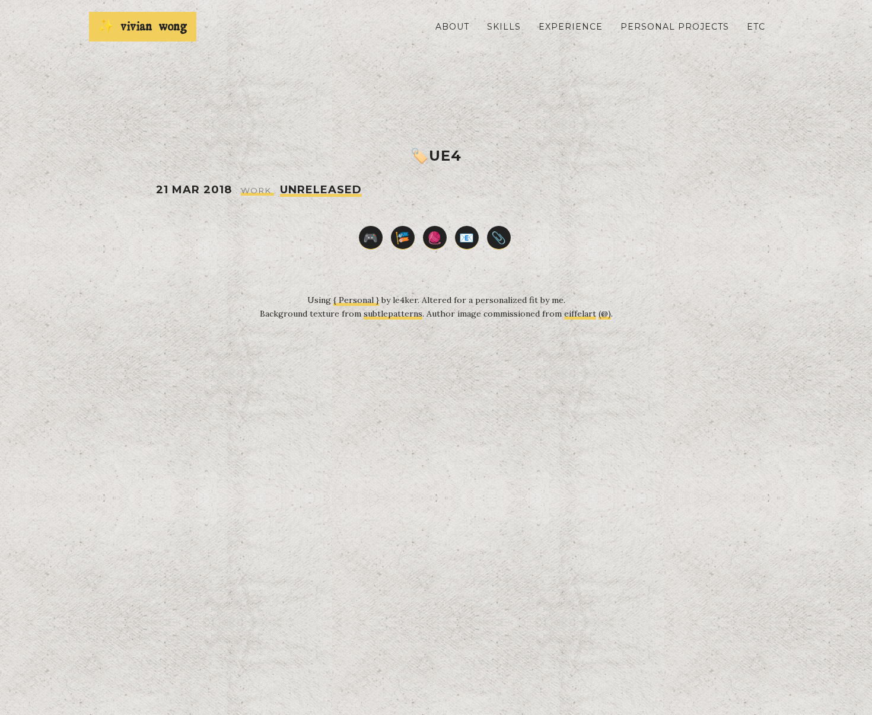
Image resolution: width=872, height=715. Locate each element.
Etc (756, 26)
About (452, 26)
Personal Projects (674, 26)
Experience (571, 26)
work (257, 190)
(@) (605, 313)
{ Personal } (356, 300)
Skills (504, 26)
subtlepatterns (393, 313)
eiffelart (580, 313)
